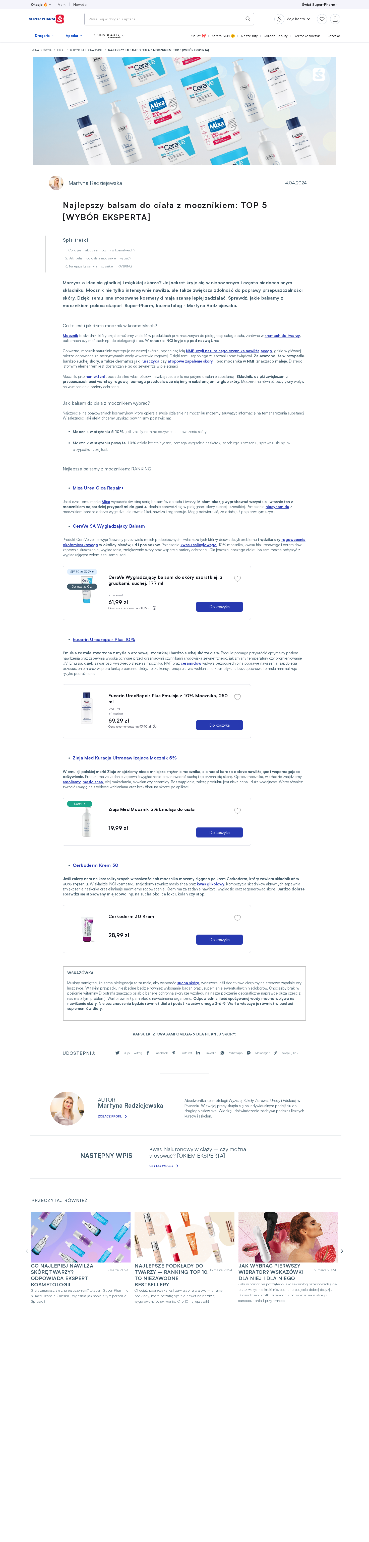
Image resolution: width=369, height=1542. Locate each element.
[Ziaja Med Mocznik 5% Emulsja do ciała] (86, 821)
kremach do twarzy (282, 335)
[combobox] (169, 19)
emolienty (72, 782)
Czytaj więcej (161, 1166)
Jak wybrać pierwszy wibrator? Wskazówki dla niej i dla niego (271, 1272)
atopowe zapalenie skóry (190, 361)
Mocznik (70, 335)
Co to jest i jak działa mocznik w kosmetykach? (102, 250)
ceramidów (191, 663)
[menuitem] (44, 35)
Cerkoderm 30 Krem (131, 916)
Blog (61, 50)
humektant (96, 376)
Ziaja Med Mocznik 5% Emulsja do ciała (151, 809)
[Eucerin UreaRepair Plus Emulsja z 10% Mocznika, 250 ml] (86, 708)
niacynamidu (277, 506)
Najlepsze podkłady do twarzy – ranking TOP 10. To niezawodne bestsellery (172, 1275)
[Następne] (341, 1251)
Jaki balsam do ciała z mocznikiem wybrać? (100, 258)
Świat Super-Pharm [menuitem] (318, 4)
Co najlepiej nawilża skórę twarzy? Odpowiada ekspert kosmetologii (62, 1275)
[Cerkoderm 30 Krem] (86, 929)
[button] (109, 35)
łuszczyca (150, 361)
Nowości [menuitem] (80, 4)
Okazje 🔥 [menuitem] (39, 4)
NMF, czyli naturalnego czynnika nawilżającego (229, 350)
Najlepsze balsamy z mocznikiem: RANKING (100, 266)
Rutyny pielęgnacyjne (86, 50)
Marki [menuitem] (62, 4)
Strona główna (40, 50)
